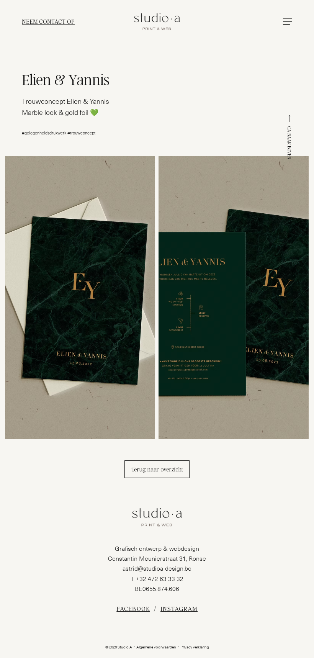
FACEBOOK (133, 608)
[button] (287, 21)
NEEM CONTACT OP (48, 21)
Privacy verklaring (194, 647)
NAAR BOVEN (289, 146)
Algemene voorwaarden (156, 647)
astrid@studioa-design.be (157, 568)
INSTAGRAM (179, 608)
